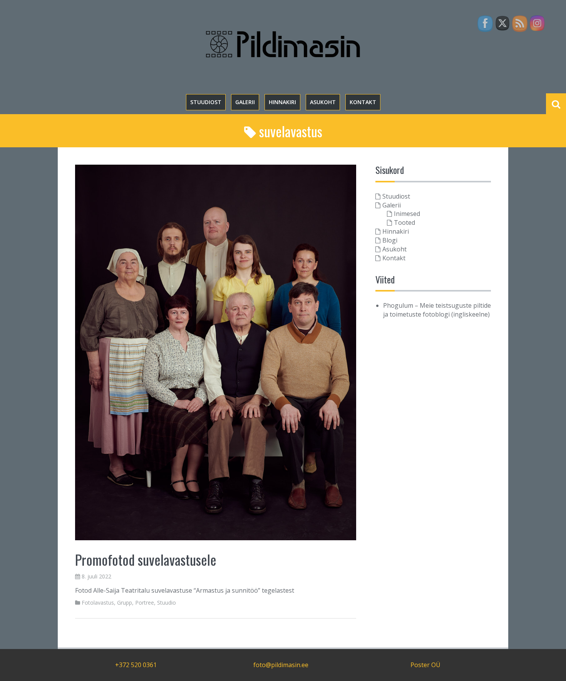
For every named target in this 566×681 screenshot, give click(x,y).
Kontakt (363, 102)
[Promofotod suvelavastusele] (215, 351)
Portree (144, 602)
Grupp (124, 602)
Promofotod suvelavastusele (145, 559)
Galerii (245, 102)
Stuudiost (205, 102)
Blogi (389, 240)
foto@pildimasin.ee (280, 665)
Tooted (404, 222)
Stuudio (166, 602)
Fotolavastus (98, 602)
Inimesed (407, 213)
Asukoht (323, 102)
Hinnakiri (282, 102)
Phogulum (398, 305)
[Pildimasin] (283, 43)
